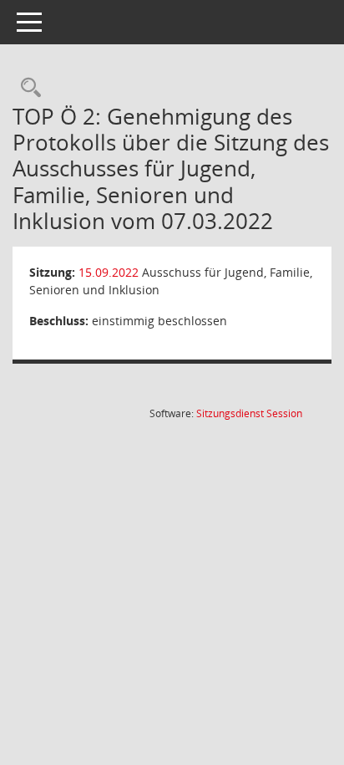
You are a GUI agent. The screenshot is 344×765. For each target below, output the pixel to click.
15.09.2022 (108, 272)
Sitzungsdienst (249, 413)
